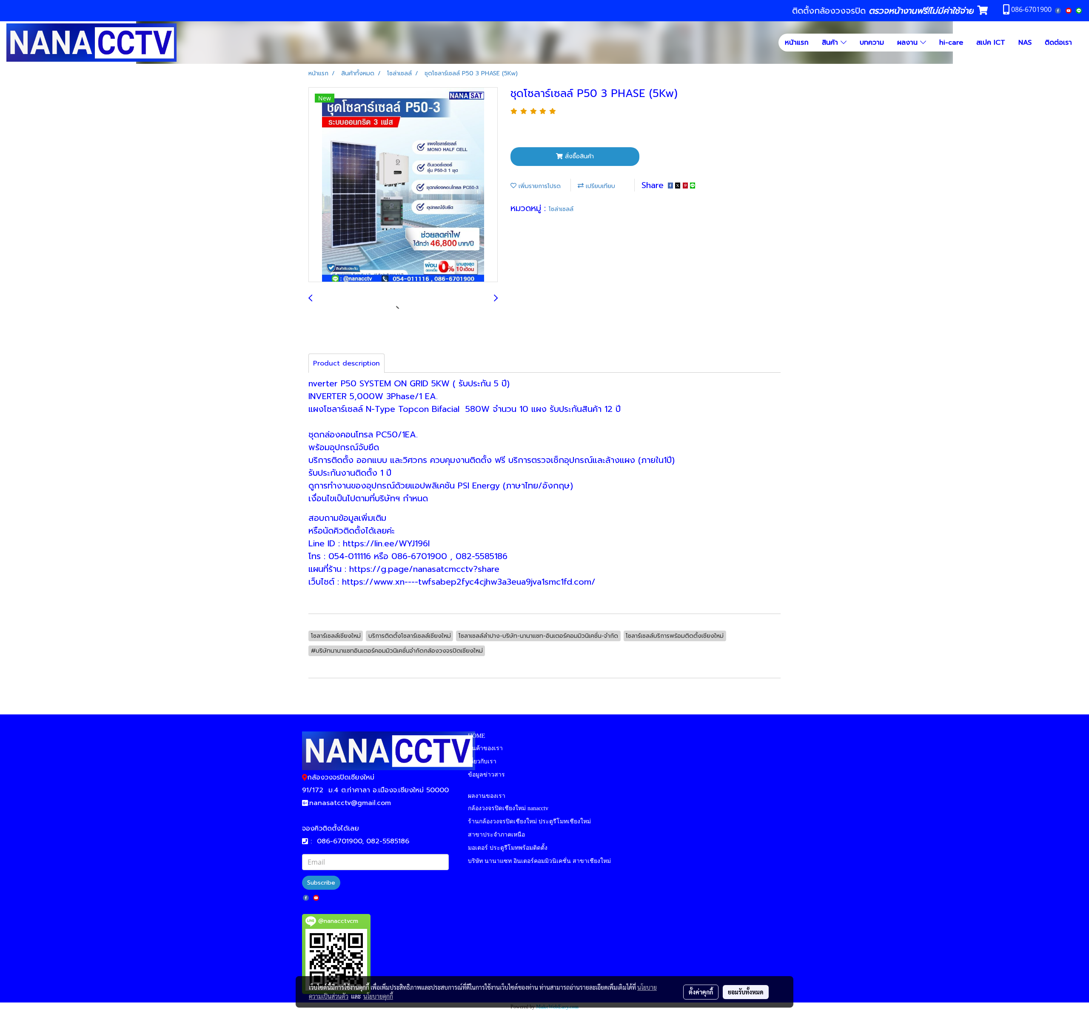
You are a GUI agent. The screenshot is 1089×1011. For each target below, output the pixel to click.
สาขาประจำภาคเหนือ (496, 834)
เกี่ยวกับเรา (482, 761)
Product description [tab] (346, 363)
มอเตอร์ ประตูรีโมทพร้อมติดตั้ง (507, 848)
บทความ (872, 42)
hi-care (951, 42)
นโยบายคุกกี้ (378, 996)
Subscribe (321, 882)
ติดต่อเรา (1058, 42)
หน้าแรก (797, 42)
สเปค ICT (990, 42)
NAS (1025, 42)
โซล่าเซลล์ (561, 209)
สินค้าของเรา (485, 748)
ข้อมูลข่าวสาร (486, 774)
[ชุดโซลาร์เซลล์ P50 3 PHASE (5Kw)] (403, 185)
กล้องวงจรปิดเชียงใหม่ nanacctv (508, 808)
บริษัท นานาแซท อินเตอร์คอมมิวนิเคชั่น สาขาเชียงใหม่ (539, 861)
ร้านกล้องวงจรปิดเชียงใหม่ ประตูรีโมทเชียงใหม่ (529, 821)
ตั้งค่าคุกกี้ (701, 992)
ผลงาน (908, 42)
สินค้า (831, 42)
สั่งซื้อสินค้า (578, 156)
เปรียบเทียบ (599, 186)
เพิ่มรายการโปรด (538, 186)
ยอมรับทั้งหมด (746, 992)
